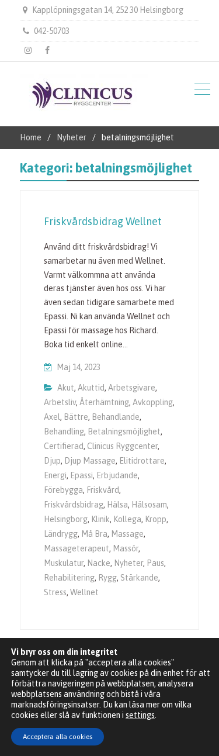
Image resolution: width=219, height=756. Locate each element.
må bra (94, 533)
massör (125, 548)
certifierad (64, 446)
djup (52, 460)
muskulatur (64, 563)
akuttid (91, 387)
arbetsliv (60, 402)
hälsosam (149, 504)
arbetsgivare (131, 387)
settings (140, 715)
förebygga (63, 490)
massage (127, 533)
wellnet (84, 592)
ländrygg (61, 533)
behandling (64, 431)
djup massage (90, 460)
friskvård (102, 490)
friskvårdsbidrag (73, 504)
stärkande (139, 577)
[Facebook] (47, 50)
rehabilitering (69, 577)
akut (65, 387)
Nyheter (128, 563)
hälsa (117, 504)
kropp (155, 519)
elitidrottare (142, 460)
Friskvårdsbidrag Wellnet (103, 221)
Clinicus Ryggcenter (122, 446)
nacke (98, 563)
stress (55, 592)
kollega (127, 519)
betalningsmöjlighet (124, 431)
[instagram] (28, 50)
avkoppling (153, 402)
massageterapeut (76, 548)
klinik (100, 519)
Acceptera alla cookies (57, 737)
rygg (107, 577)
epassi (81, 475)
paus (155, 563)
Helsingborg (66, 519)
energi (55, 475)
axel (52, 417)
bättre (76, 417)
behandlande (116, 417)
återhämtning (104, 402)
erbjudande (117, 475)
